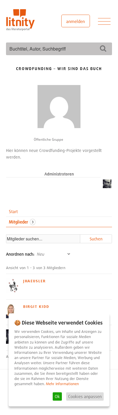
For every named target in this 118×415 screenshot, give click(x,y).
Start (13, 211)
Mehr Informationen (62, 384)
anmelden (75, 21)
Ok (57, 396)
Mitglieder (21, 221)
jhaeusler (34, 281)
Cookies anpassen (85, 396)
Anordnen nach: (20, 254)
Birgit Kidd (36, 306)
